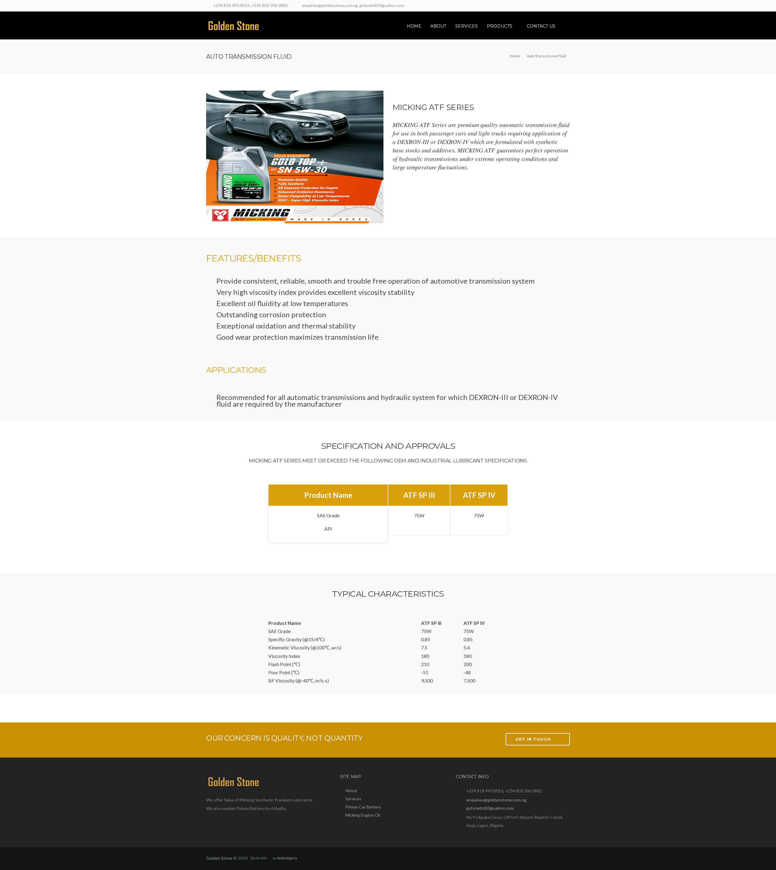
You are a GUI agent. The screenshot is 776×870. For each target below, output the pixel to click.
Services (466, 26)
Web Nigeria (287, 858)
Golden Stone (219, 858)
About (438, 26)
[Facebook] (551, 6)
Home (414, 26)
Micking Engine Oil (362, 815)
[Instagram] (566, 6)
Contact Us (541, 26)
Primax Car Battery (363, 806)
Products (499, 26)
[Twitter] (558, 6)
